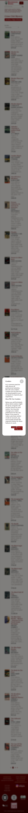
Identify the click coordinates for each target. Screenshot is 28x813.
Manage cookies (18, 429)
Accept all (14, 427)
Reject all (20, 427)
